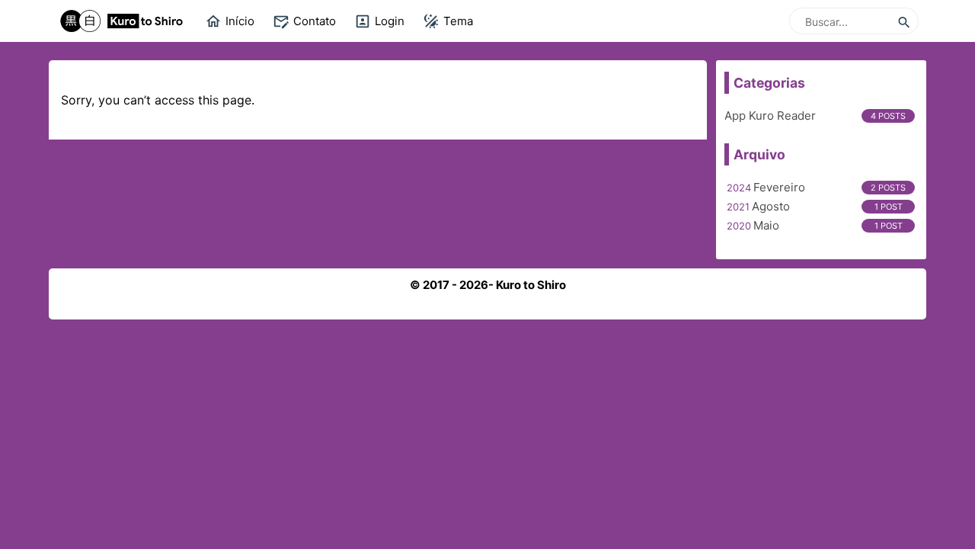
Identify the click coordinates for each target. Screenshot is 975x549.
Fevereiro (779, 187)
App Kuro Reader (770, 115)
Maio (766, 225)
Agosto (771, 206)
